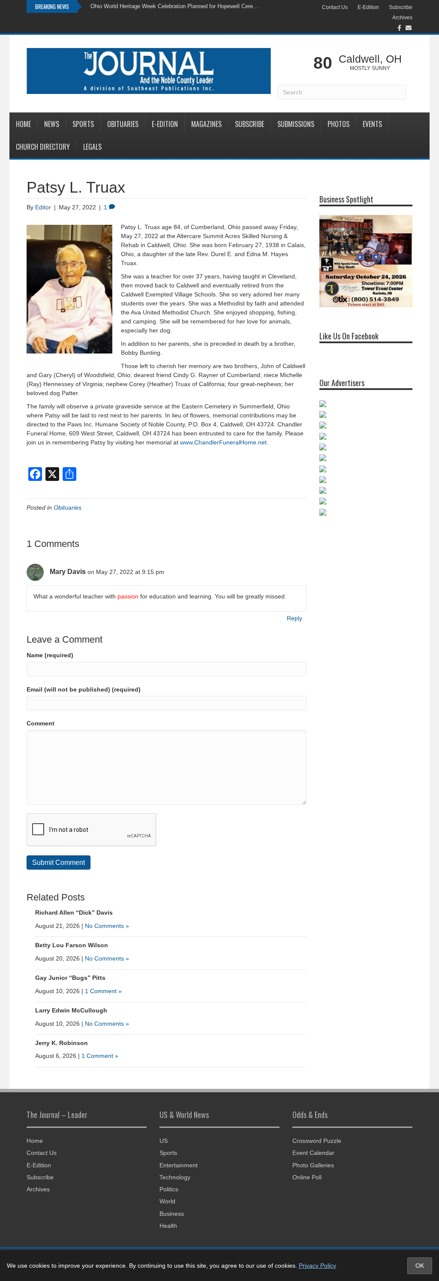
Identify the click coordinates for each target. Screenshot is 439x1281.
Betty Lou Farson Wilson (71, 945)
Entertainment (178, 1165)
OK (419, 1265)
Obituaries (122, 124)
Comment (40, 723)
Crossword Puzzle (316, 1140)
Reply (294, 618)
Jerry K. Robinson (61, 1042)
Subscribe (400, 7)
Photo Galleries (313, 1165)
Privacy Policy (317, 1265)
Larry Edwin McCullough (71, 1010)
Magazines (206, 124)
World (167, 1201)
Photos (338, 124)
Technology (174, 1177)
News (51, 124)
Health (168, 1225)
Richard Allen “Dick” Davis (74, 912)
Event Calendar (313, 1152)
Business (171, 1213)
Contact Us (335, 7)
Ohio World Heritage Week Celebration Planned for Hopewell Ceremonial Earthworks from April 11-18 (176, 6)
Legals (92, 147)
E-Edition (368, 7)
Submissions (295, 124)
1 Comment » (103, 991)
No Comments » (107, 925)
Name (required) (50, 655)
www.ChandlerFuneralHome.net (223, 442)
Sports (83, 124)
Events (372, 124)
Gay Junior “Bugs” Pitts (70, 977)
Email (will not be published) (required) (84, 689)
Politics (168, 1189)
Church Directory (43, 147)
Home (23, 124)
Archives (402, 18)
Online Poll (307, 1177)
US (163, 1140)
